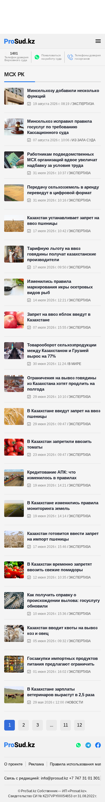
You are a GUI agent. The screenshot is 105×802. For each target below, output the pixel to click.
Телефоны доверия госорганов (87, 57)
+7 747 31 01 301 (84, 778)
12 (79, 725)
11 (65, 725)
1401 (14, 53)
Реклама (36, 764)
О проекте (13, 764)
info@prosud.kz (54, 778)
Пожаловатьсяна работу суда (51, 57)
